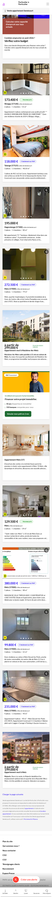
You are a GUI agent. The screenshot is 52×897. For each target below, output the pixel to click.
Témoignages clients (11, 864)
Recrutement (8, 869)
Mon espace (47, 893)
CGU (5, 855)
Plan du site (7, 841)
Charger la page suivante (13, 794)
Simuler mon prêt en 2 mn (18, 414)
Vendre (15, 893)
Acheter (5, 893)
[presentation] (5, 80)
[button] (21, 92)
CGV (5, 859)
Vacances (36, 893)
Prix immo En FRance (31, 819)
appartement (29, 808)
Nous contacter (9, 850)
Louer (26, 893)
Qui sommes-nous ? (11, 846)
